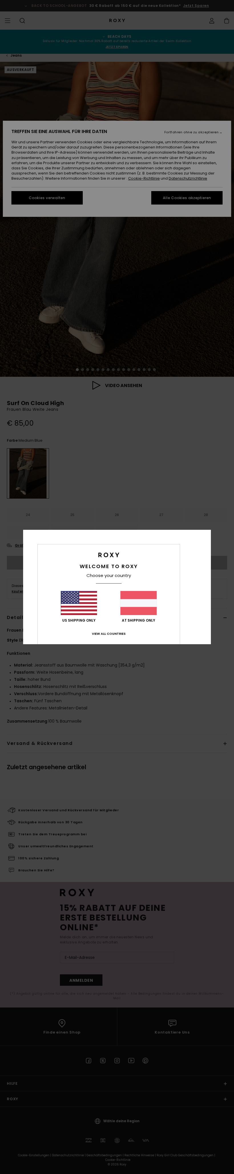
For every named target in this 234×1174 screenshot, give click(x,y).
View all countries (109, 633)
